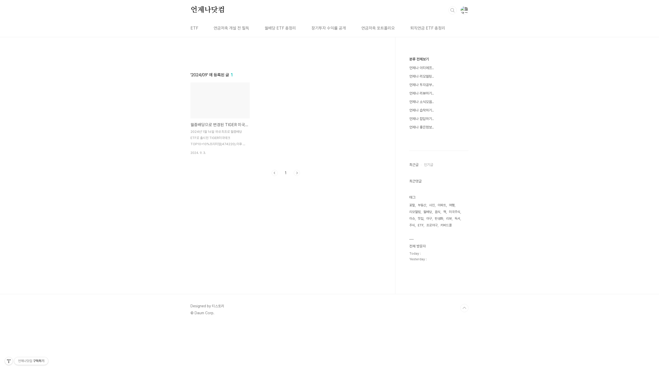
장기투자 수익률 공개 (328, 28)
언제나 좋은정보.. (421, 127)
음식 (437, 212)
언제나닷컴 (207, 10)
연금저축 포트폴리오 (378, 28)
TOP (464, 308)
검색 (452, 10)
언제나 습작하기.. (421, 110)
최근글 (414, 165)
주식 (412, 225)
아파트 (442, 205)
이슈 (412, 218)
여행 (452, 205)
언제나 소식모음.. (421, 102)
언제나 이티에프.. (421, 68)
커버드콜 (446, 225)
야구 (429, 218)
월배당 (427, 212)
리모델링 (415, 212)
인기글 (428, 165)
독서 (457, 218)
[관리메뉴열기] (9, 361)
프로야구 (432, 225)
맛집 (420, 218)
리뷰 (449, 218)
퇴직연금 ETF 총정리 (427, 28)
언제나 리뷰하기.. (421, 93)
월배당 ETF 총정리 (280, 28)
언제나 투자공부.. (421, 85)
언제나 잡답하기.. (421, 119)
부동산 (422, 205)
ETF (194, 28)
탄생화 (439, 218)
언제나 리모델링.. (421, 76)
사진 (432, 205)
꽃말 (412, 205)
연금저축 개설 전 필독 (231, 28)
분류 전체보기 (419, 59)
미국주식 (454, 212)
